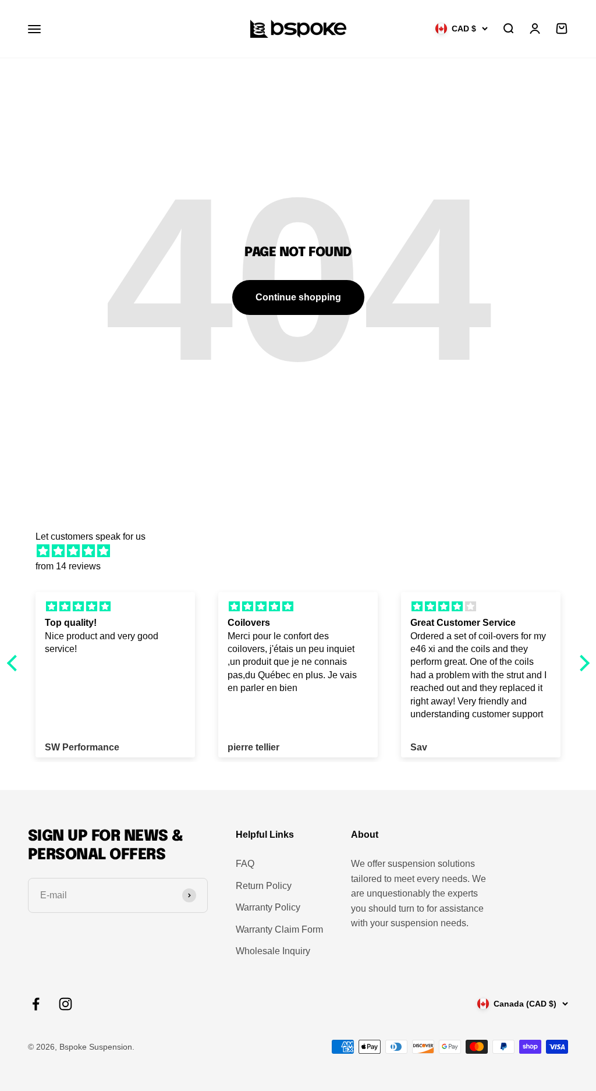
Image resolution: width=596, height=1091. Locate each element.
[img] (304, 551)
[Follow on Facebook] (36, 1004)
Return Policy (264, 886)
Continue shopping (298, 297)
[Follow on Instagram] (65, 1004)
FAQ (245, 864)
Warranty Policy (268, 907)
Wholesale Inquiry (273, 951)
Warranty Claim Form (279, 929)
